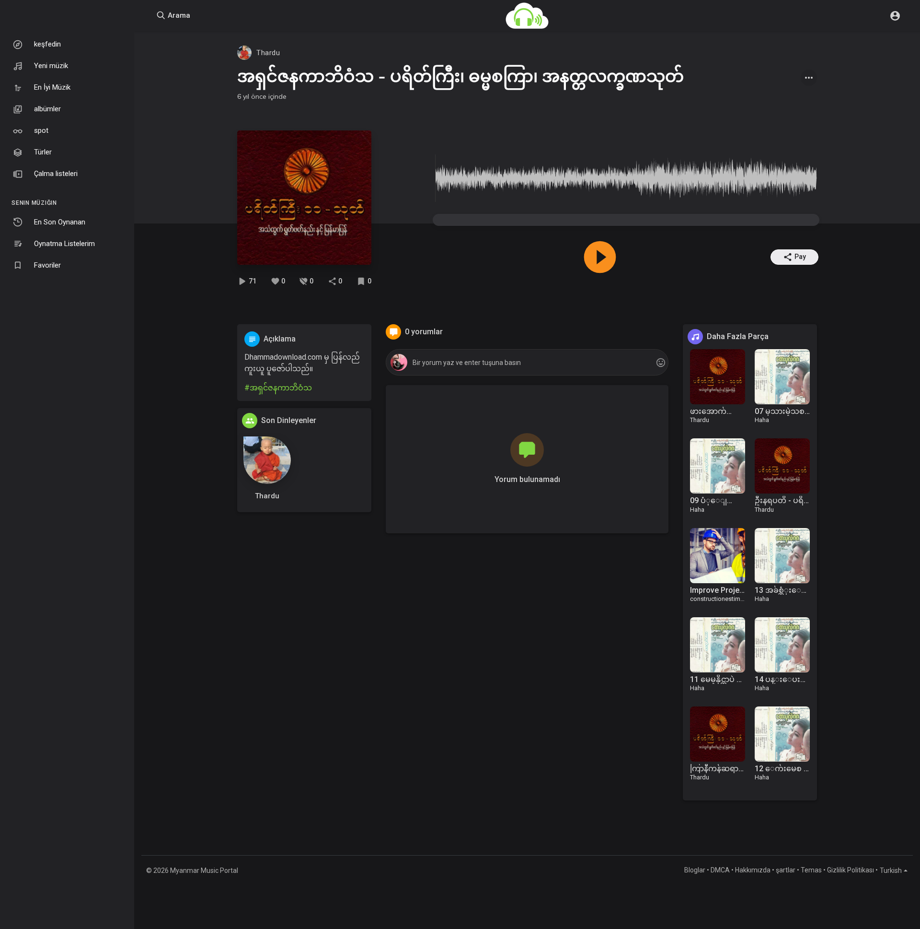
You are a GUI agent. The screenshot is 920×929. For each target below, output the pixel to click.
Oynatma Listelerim (64, 243)
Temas (811, 870)
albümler (47, 109)
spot (41, 130)
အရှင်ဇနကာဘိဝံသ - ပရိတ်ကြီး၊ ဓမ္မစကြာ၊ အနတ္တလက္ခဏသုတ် (460, 76)
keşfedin (47, 44)
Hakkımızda (752, 870)
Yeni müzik (51, 65)
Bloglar (694, 870)
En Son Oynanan (59, 222)
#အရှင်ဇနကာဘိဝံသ (278, 387)
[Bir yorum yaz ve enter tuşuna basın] (526, 363)
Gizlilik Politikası (850, 870)
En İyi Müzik (52, 87)
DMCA (720, 870)
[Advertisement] (304, 663)
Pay (800, 256)
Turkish (891, 870)
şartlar (785, 870)
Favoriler (47, 265)
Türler (43, 152)
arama (178, 15)
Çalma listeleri (56, 173)
